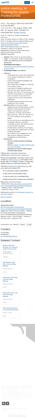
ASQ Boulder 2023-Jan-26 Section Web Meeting (10, 294)
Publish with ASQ (10, 369)
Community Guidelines (11, 370)
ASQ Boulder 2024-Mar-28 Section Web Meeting (9, 264)
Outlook (22, 224)
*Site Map (8, 379)
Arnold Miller (8, 251)
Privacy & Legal (9, 366)
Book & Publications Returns (13, 372)
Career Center (9, 367)
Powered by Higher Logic (17, 416)
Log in (27, 2)
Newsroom (8, 380)
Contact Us (8, 374)
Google (29, 224)
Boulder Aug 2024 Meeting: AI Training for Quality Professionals (10, 247)
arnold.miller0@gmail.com (9, 236)
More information (6, 197)
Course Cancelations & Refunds (14, 375)
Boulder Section (20, 32)
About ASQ (8, 364)
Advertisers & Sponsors (12, 377)
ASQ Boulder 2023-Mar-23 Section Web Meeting (10, 279)
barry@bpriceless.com (13, 159)
